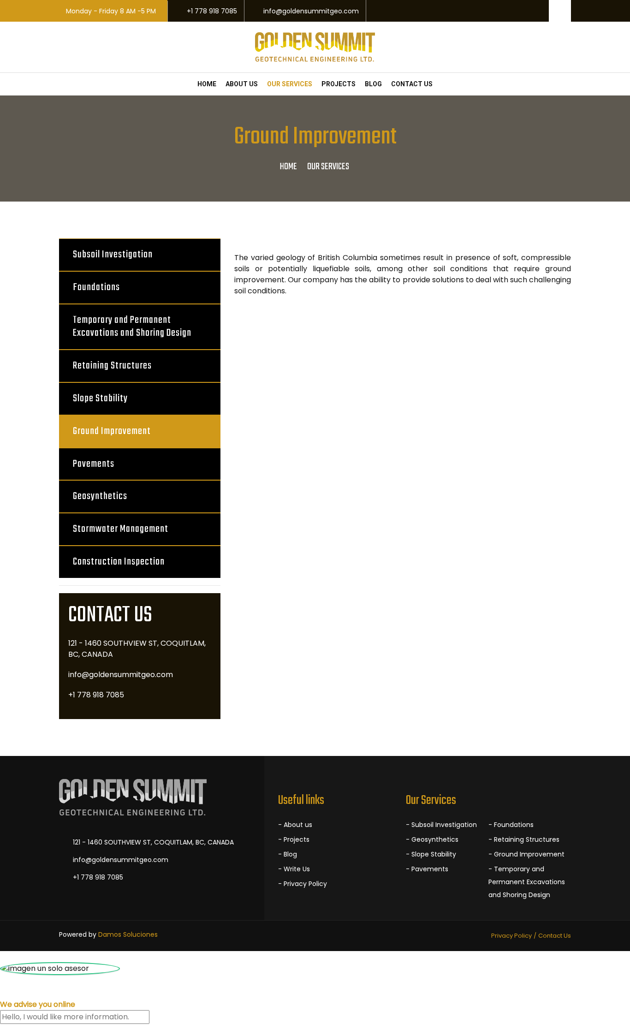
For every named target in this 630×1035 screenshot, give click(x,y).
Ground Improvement (112, 431)
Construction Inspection (119, 562)
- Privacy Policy (302, 883)
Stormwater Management (120, 529)
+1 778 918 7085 (212, 11)
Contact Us (554, 935)
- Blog (287, 854)
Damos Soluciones (128, 934)
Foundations (96, 287)
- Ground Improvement (526, 854)
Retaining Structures (112, 366)
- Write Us (294, 869)
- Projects (293, 839)
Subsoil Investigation (113, 254)
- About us (295, 824)
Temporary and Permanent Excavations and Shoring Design (132, 326)
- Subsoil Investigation (441, 824)
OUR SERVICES (289, 84)
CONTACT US (412, 84)
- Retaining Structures (523, 839)
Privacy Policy (511, 935)
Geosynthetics (100, 496)
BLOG (373, 84)
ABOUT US (242, 84)
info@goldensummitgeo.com (311, 11)
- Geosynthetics (432, 839)
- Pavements (427, 869)
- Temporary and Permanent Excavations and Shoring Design (526, 881)
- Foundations (511, 824)
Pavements (93, 464)
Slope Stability (100, 398)
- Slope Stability (431, 854)
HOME (206, 84)
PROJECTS (338, 84)
